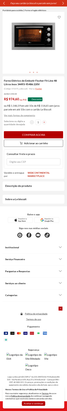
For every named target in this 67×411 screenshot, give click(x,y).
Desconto (37, 99)
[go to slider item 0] (29, 72)
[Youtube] (38, 235)
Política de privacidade (36, 313)
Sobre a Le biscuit (16, 199)
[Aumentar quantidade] (44, 122)
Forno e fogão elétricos (35, 10)
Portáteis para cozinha (13, 10)
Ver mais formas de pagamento (19, 115)
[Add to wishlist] (59, 17)
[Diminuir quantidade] (32, 122)
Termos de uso (33, 319)
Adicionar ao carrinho (36, 143)
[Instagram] (20, 235)
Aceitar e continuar (33, 403)
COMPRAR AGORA (33, 134)
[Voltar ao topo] (60, 309)
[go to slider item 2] (37, 72)
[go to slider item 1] (33, 72)
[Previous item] (4, 3)
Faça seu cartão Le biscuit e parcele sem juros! (33, 3)
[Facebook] (29, 235)
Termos (45, 393)
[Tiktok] (47, 235)
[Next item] (63, 3)
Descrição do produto (18, 185)
